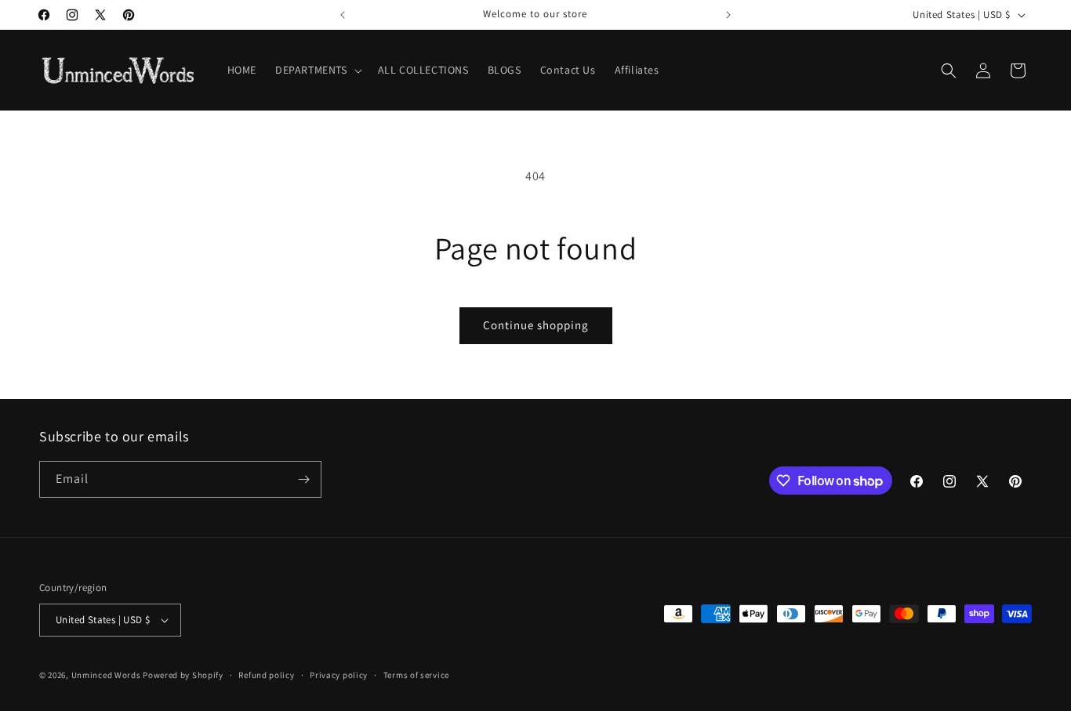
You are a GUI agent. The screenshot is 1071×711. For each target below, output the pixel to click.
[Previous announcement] (342, 15)
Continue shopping (536, 324)
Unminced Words (106, 674)
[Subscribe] (303, 479)
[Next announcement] (728, 15)
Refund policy (266, 674)
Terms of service (416, 674)
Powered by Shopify (183, 674)
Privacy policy (339, 674)
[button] (317, 69)
